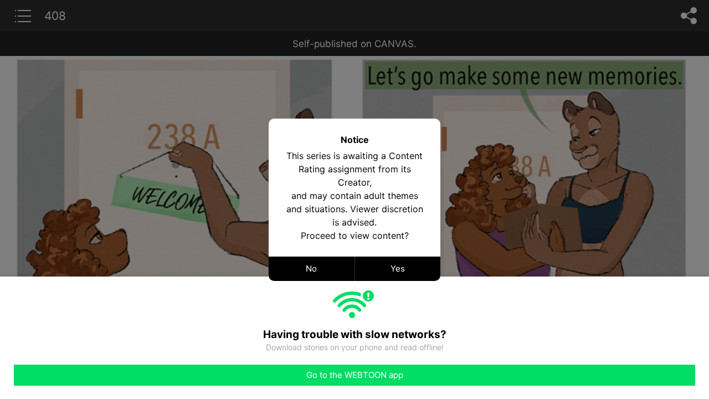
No (311, 268)
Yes (398, 268)
